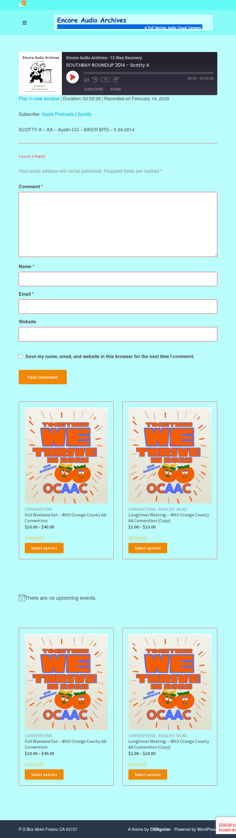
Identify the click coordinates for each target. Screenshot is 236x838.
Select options (44, 548)
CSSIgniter (160, 829)
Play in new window (39, 98)
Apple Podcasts (58, 114)
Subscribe (93, 89)
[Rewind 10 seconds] (95, 79)
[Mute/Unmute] (86, 79)
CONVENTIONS (38, 509)
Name (26, 266)
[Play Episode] (72, 77)
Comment (31, 186)
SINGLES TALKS (172, 509)
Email (26, 294)
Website (27, 321)
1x (105, 79)
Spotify (84, 114)
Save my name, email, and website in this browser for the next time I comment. (109, 356)
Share (115, 89)
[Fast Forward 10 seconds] (116, 79)
